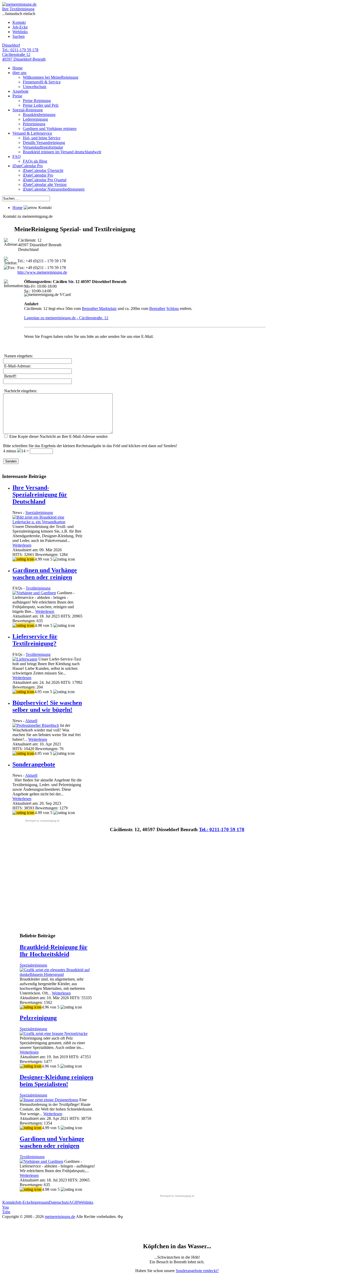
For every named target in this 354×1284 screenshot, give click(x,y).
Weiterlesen (21, 545)
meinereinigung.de (60, 1216)
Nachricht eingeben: (20, 391)
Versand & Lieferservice (32, 133)
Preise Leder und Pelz (41, 105)
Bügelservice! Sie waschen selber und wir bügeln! (47, 706)
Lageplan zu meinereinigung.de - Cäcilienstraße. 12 (66, 318)
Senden (11, 461)
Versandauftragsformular (43, 147)
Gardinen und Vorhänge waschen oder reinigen (44, 574)
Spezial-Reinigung (27, 110)
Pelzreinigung (34, 124)
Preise (17, 96)
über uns (19, 72)
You (6, 1209)
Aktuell (31, 721)
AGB (73, 1202)
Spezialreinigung (39, 512)
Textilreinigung (38, 588)
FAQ (16, 156)
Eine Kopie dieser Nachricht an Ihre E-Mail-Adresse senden (58, 436)
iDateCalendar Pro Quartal (44, 180)
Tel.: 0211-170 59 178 (221, 829)
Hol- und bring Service (41, 138)
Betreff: (10, 376)
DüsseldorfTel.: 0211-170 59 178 (20, 47)
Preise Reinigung (37, 100)
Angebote (20, 91)
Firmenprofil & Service (42, 82)
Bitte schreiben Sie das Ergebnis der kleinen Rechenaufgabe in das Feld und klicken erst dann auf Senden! (90, 446)
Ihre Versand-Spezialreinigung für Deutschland (39, 494)
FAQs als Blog (35, 161)
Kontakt (19, 22)
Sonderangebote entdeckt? (197, 1270)
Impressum (40, 1202)
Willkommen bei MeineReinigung (50, 77)
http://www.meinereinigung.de (42, 272)
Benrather (157, 308)
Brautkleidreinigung (39, 114)
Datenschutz (59, 1202)
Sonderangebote (33, 764)
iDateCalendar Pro (27, 166)
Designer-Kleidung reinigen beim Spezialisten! (56, 1080)
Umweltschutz (34, 86)
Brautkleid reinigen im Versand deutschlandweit (62, 152)
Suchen (18, 36)
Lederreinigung (35, 119)
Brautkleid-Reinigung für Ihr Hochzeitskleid (54, 950)
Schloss (172, 308)
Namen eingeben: (18, 356)
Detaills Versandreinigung (44, 142)
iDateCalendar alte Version (45, 184)
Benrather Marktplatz (99, 308)
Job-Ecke (20, 27)
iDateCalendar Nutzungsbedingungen (53, 189)
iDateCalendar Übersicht (43, 170)
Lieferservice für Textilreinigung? (35, 640)
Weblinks (20, 32)
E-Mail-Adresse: (17, 366)
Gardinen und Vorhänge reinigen (49, 128)
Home (17, 68)
